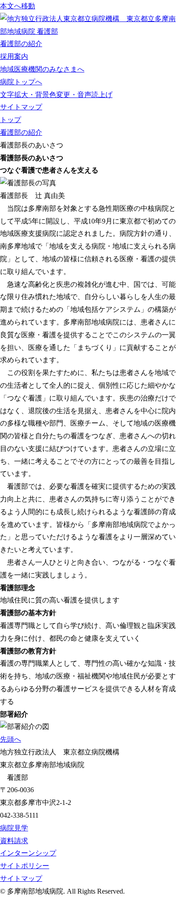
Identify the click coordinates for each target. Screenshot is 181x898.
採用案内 (14, 56)
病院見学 (14, 828)
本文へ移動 (17, 6)
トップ (10, 119)
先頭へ (10, 739)
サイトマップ (21, 107)
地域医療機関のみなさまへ (42, 69)
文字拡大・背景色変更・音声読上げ (56, 94)
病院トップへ (21, 82)
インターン (28, 853)
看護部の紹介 (21, 43)
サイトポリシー (24, 865)
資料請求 (14, 840)
